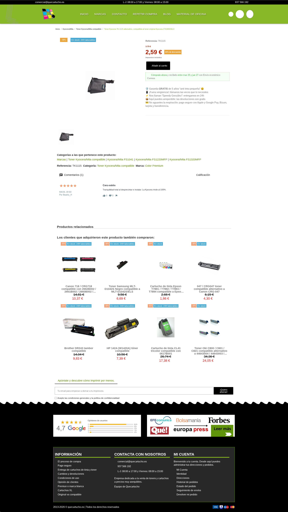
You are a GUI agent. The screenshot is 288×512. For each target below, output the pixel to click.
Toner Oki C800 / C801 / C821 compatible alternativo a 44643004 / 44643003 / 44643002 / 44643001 (209, 352)
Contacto (119, 14)
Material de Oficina (191, 14)
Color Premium (154, 165)
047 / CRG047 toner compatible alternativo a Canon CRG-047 (209, 289)
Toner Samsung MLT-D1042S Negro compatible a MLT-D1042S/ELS (122, 289)
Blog (167, 14)
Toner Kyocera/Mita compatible (86, 159)
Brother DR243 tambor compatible (78, 349)
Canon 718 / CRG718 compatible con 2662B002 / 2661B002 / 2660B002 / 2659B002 (79, 290)
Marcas (100, 14)
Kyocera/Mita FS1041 (120, 159)
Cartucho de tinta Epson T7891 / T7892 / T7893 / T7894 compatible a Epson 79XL (166, 290)
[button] (230, 14)
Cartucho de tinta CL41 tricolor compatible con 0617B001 (166, 351)
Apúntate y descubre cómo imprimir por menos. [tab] (86, 380)
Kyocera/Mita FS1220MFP (151, 159)
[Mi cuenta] (240, 14)
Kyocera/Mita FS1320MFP (185, 159)
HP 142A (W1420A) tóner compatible (122, 349)
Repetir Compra (145, 14)
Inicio (84, 14)
